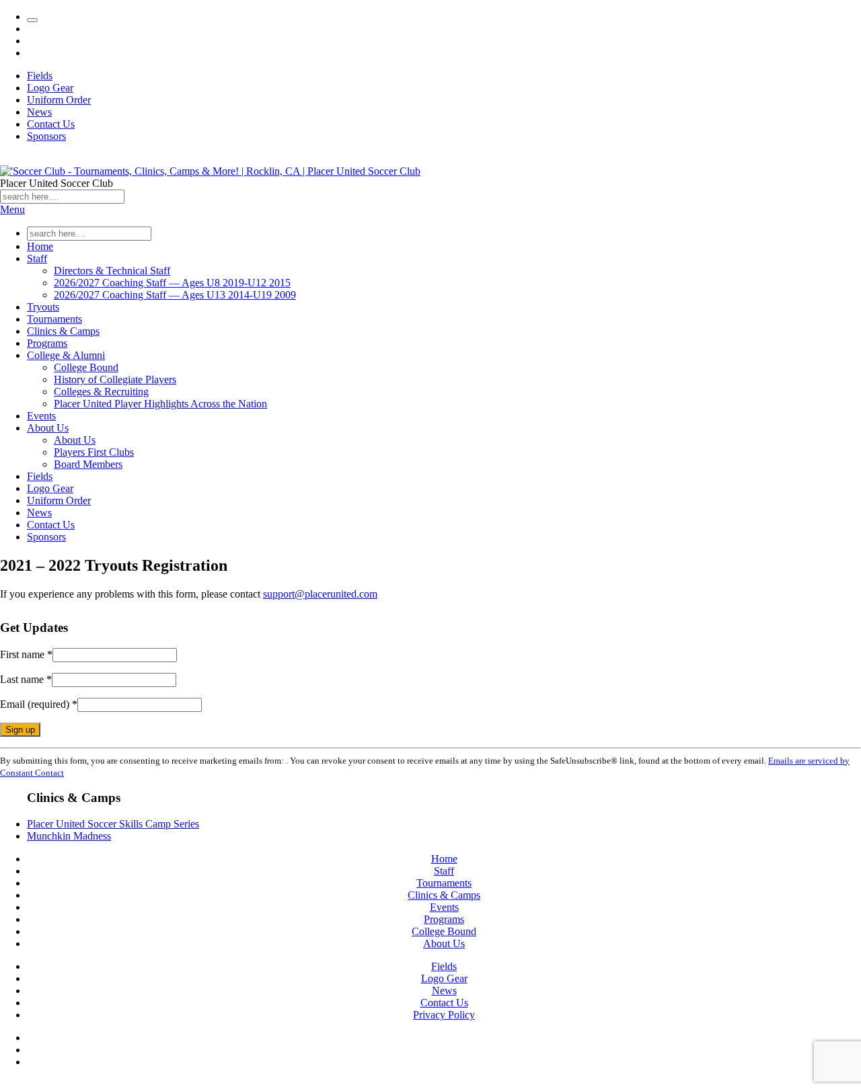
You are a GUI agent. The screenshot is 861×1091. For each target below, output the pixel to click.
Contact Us (51, 124)
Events (41, 415)
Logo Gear (50, 87)
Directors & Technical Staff (112, 270)
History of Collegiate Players (115, 379)
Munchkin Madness (69, 836)
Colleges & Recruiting (101, 391)
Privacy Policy (444, 1014)
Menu (12, 209)
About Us (48, 428)
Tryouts (43, 307)
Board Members (88, 464)
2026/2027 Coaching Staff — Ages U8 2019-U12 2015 (172, 282)
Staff (37, 258)
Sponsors (46, 136)
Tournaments (54, 319)
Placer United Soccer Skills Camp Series (113, 824)
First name (26, 654)
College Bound (86, 367)
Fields (39, 75)
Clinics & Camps (63, 331)
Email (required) (38, 704)
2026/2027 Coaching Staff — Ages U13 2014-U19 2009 (175, 294)
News (39, 112)
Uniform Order (59, 100)
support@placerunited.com (320, 594)
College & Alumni (66, 355)
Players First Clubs (94, 452)
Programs (47, 343)
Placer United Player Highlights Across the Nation (160, 403)
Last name (26, 679)
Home (40, 246)
